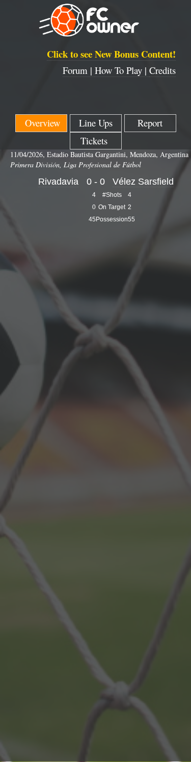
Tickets (95, 140)
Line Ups (96, 122)
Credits (162, 70)
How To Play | (122, 70)
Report (150, 122)
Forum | (79, 70)
